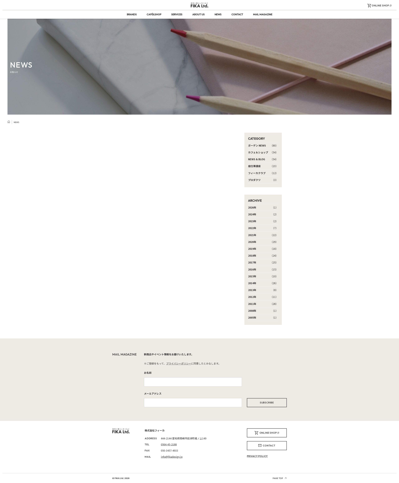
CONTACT (237, 14)
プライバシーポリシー (178, 363)
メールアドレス (152, 393)
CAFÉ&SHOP (154, 14)
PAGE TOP (278, 478)
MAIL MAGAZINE (262, 14)
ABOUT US (198, 14)
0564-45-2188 (169, 444)
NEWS (218, 14)
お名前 (147, 372)
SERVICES (176, 14)
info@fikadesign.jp (172, 457)
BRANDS (132, 14)
